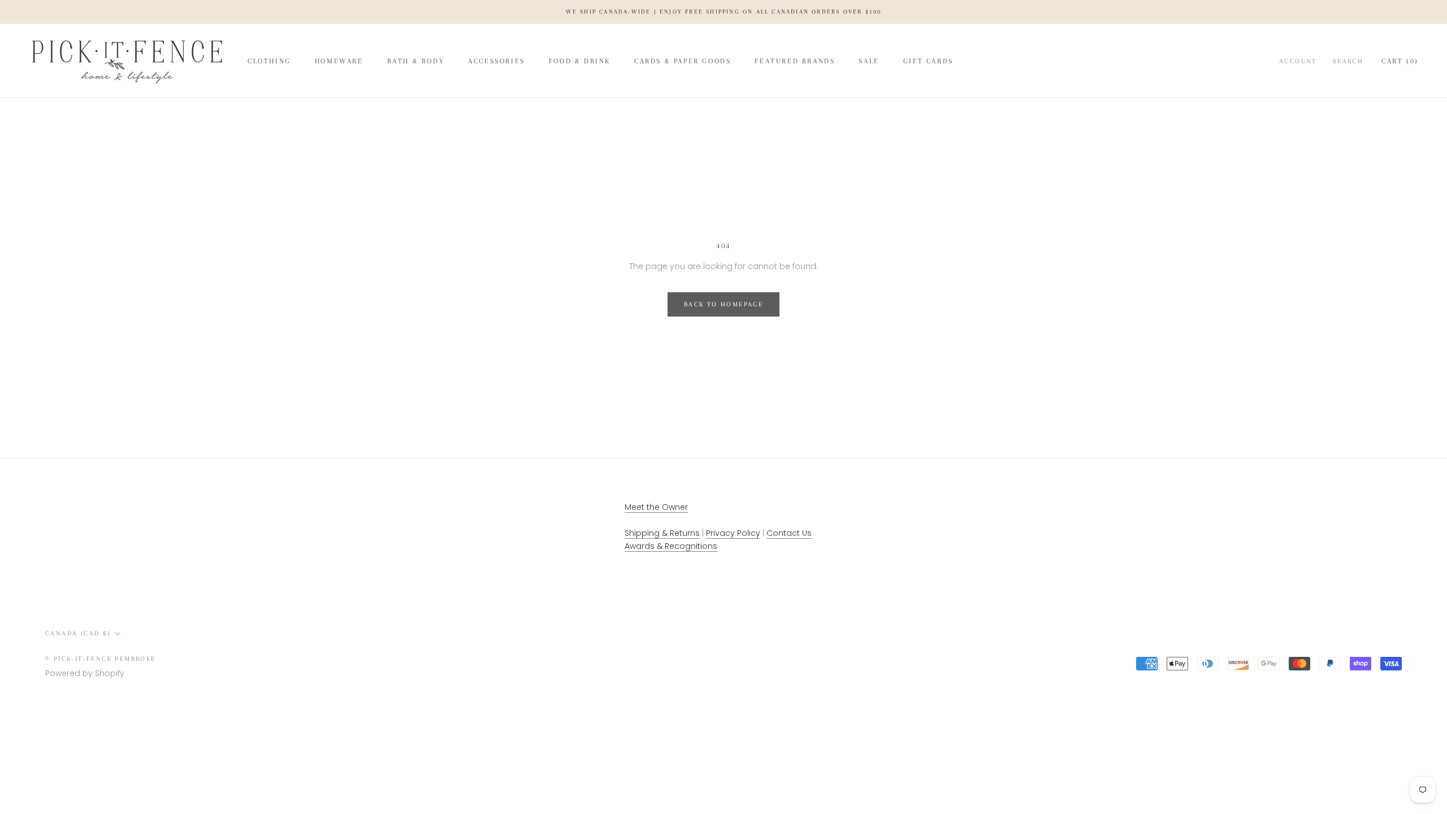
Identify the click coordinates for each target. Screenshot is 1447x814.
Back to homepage (723, 304)
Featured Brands (795, 61)
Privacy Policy (733, 533)
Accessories (496, 61)
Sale (869, 61)
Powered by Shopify (84, 673)
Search (1348, 61)
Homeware (339, 61)
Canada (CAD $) (78, 633)
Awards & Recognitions (671, 546)
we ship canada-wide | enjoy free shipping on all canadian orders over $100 (724, 11)
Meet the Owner (656, 507)
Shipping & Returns (662, 533)
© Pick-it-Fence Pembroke (100, 659)
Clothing (269, 61)
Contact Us (789, 533)
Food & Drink (579, 61)
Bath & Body (416, 61)
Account (1298, 61)
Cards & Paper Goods (682, 61)
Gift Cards (928, 61)
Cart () (1400, 61)
